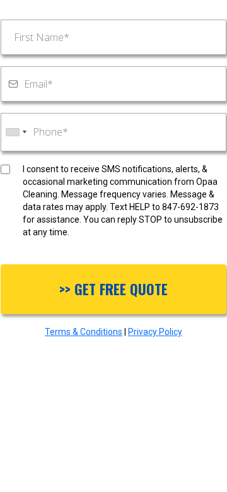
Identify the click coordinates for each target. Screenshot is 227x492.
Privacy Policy (155, 332)
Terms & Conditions (83, 332)
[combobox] (15, 132)
